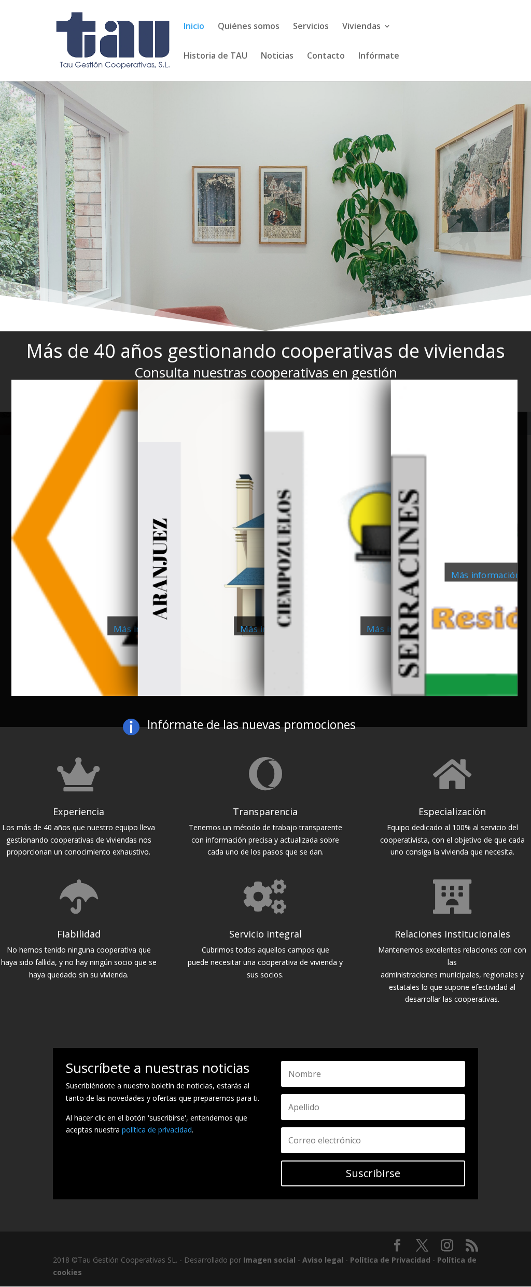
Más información (486, 575)
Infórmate (378, 56)
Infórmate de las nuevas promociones (251, 724)
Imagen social (269, 1260)
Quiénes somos (249, 27)
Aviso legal (322, 1260)
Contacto (326, 56)
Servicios (311, 27)
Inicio (194, 27)
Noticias (277, 56)
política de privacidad (157, 1130)
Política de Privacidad (390, 1260)
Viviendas (361, 27)
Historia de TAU (215, 56)
